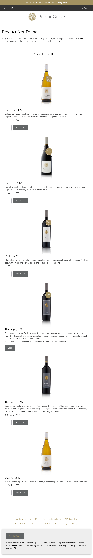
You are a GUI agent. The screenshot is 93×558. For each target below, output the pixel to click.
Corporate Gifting (70, 524)
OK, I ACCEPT (15, 536)
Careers (57, 524)
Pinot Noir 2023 (14, 183)
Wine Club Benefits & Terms (26, 524)
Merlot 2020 (11, 256)
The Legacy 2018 (14, 402)
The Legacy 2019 (14, 329)
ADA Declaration (71, 519)
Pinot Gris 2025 (13, 110)
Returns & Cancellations (52, 519)
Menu (85, 8)
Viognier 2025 (12, 478)
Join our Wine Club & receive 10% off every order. (46, 3)
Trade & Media (45, 524)
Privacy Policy (30, 546)
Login (10, 348)
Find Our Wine (20, 519)
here (81, 39)
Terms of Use (34, 519)
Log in (4, 8)
